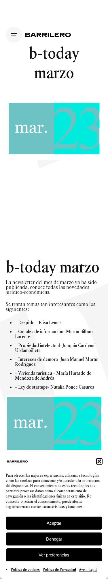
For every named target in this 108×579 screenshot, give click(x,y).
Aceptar (54, 523)
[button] (99, 461)
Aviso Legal (88, 569)
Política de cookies (25, 569)
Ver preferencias (54, 554)
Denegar (54, 539)
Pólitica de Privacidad (59, 569)
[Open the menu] (14, 35)
